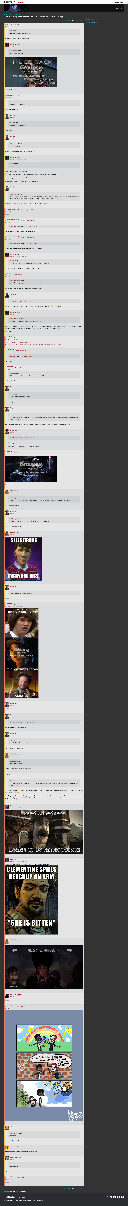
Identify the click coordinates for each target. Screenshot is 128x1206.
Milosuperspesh (15, 44)
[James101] (7, 295)
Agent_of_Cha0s (13, 143)
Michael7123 (19, 274)
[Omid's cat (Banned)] (7, 995)
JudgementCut (21, 350)
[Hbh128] (7, 116)
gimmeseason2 (13, 1133)
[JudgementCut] (10, 349)
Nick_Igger (13, 859)
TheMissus (12, 498)
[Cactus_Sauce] (10, 1006)
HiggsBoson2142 (15, 1157)
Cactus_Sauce (20, 1006)
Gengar (12, 806)
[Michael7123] (9, 274)
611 (81, 21)
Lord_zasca (12, 356)
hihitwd (11, 415)
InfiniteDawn (14, 491)
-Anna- (13, 775)
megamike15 (14, 1147)
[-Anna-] (7, 774)
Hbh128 (12, 115)
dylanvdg (16, 24)
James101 (13, 294)
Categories (118, 9)
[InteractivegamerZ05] (12, 209)
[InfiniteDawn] (7, 492)
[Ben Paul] (8, 337)
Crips (10, 30)
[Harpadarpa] (7, 388)
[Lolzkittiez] (9, 366)
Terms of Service (32, 1200)
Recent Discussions (92, 22)
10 (76, 21)
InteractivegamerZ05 (27, 210)
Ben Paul (11, 101)
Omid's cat (13, 994)
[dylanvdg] (8, 24)
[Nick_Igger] (7, 860)
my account (119, 2)
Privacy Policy (40, 1200)
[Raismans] (7, 1128)
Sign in (6, 1191)
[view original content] (31, 226)
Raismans (13, 1127)
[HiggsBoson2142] (7, 1158)
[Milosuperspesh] (7, 45)
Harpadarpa (13, 387)
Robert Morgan (13, 50)
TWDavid (16, 452)
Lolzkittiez (17, 367)
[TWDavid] (8, 451)
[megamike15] (7, 1147)
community (21, 2)
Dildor (11, 394)
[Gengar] (7, 807)
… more (17, 419)
